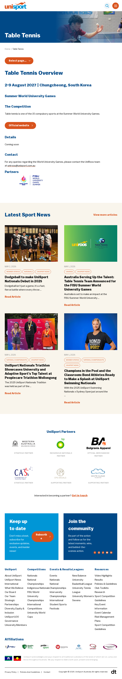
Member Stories (13, 271)
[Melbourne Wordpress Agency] (113, 672)
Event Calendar (103, 612)
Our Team (10, 596)
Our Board (10, 592)
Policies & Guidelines (106, 584)
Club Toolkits (102, 588)
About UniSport (13, 575)
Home (7, 49)
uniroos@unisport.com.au (21, 165)
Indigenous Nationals (38, 588)
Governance (11, 621)
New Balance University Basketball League (82, 579)
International (11, 584)
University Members (16, 625)
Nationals (28, 271)
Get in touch (80, 495)
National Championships (17, 360)
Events (53, 575)
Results (99, 580)
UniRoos (69, 271)
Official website (19, 125)
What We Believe (14, 588)
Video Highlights (103, 575)
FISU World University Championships (35, 596)
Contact (47, 672)
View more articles (105, 215)
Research (100, 592)
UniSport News (43, 271)
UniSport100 (12, 617)
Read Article (13, 297)
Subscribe (41, 536)
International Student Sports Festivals (58, 604)
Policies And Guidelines (30, 672)
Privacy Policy (11, 672)
